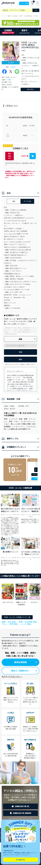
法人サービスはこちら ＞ (12, 676)
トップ (4, 16)
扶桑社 (9, 79)
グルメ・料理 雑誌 (10, 624)
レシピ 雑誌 (26, 624)
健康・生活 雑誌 (13, 16)
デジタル (7, 135)
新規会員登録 (20, 662)
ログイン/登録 (24, 3)
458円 (25, 135)
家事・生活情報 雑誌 (26, 16)
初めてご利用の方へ (20, 671)
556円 (25, 126)
